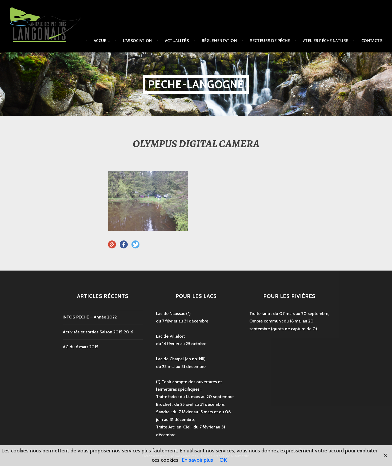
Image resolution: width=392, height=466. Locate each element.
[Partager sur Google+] (112, 244)
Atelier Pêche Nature (325, 40)
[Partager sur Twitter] (135, 244)
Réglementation (219, 40)
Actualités (177, 40)
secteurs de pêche (270, 40)
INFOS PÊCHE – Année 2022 (90, 317)
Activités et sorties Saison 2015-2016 (98, 331)
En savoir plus (197, 460)
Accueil (102, 40)
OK (223, 460)
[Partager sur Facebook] (124, 244)
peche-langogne (196, 84)
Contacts (372, 40)
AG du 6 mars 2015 (80, 346)
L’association (137, 40)
